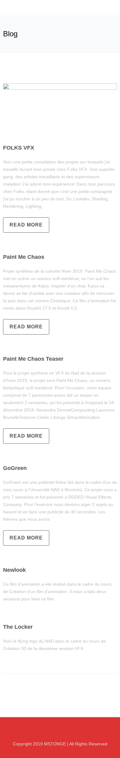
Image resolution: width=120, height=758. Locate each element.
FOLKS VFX (18, 148)
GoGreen (15, 468)
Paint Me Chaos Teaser (33, 359)
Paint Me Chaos (23, 257)
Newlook (14, 570)
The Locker (18, 627)
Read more (26, 224)
